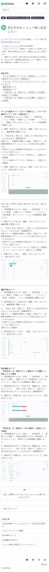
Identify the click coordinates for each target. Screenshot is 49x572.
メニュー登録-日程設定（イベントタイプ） (19, 545)
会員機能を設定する (10, 540)
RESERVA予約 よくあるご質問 (18, 18)
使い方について (37, 18)
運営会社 (44, 564)
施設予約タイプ (9, 87)
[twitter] (33, 3)
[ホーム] (7, 4)
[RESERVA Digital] (45, 3)
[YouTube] (27, 3)
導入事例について (9, 535)
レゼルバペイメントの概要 (12, 531)
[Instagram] (39, 3)
